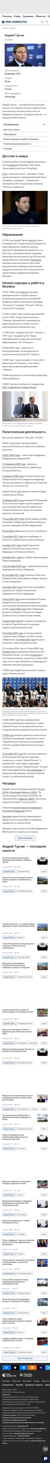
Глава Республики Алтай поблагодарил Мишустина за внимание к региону (15, 1137)
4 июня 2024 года (10, 599)
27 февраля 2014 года (12, 500)
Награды (7, 148)
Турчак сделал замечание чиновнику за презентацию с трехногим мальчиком (18, 1262)
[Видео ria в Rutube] (41, 1367)
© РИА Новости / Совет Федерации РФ (14, 423)
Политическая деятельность (17, 144)
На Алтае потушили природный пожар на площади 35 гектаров (16, 1300)
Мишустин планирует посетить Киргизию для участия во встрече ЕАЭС (17, 1032)
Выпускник (36, 260)
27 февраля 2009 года (12, 476)
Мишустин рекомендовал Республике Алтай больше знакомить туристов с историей (16, 965)
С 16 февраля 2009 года (13, 464)
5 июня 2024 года (17, 609)
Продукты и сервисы (34, 1385)
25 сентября (8, 531)
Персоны (13, 28)
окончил (32, 240)
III (40, 795)
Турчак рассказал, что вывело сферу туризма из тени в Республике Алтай (18, 925)
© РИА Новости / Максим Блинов (13, 226)
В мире (36, 1381)
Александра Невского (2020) (23, 792)
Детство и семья (11, 129)
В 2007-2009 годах (11, 455)
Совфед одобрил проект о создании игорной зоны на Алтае (18, 1339)
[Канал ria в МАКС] (6, 1367)
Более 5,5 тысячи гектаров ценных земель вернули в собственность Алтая (17, 880)
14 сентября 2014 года (13, 519)
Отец (4, 174)
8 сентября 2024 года (12, 633)
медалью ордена (26, 799)
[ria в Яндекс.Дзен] (15, 1367)
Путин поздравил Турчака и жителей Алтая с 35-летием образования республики (18, 1242)
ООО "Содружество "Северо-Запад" (19, 387)
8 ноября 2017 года (11, 557)
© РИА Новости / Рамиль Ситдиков (13, 709)
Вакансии (6, 1394)
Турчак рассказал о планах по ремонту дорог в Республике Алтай (17, 1011)
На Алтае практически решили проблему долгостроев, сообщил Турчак (16, 860)
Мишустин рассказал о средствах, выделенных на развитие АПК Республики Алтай (17, 1203)
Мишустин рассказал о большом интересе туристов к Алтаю (16, 1182)
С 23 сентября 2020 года (14, 566)
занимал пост (9, 651)
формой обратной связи (23, 1433)
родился (13, 165)
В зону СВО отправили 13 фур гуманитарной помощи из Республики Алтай (15, 1282)
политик (9, 39)
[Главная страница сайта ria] (14, 22)
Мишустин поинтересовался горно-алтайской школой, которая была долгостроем (17, 1098)
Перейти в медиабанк (32, 226)
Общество (16, 1381)
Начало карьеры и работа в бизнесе (21, 139)
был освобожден (35, 770)
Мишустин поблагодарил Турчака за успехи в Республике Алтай (18, 1050)
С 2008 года (8, 735)
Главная (5, 28)
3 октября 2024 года (25, 639)
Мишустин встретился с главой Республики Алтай (15, 1222)
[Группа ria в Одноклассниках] (32, 1367)
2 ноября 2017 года (11, 545)
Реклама (19, 1385)
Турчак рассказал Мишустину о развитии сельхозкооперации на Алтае (16, 1117)
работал (24, 292)
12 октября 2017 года (12, 536)
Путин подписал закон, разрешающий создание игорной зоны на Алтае (17, 1321)
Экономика (27, 1381)
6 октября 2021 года (12, 587)
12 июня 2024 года (11, 621)
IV (30, 795)
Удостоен (6, 816)
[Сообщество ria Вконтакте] (24, 1367)
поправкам (35, 655)
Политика (6, 1381)
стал (19, 491)
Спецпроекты (8, 1385)
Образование (10, 134)
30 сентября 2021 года (13, 575)
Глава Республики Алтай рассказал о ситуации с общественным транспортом (18, 946)
